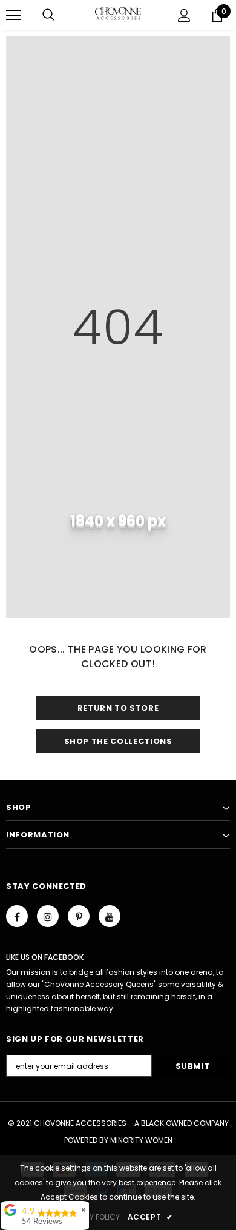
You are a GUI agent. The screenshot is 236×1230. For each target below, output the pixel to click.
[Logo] (118, 14)
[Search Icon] (48, 15)
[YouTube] (109, 916)
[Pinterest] (79, 916)
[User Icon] (184, 15)
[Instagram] (48, 916)
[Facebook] (17, 916)
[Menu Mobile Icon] (13, 15)
